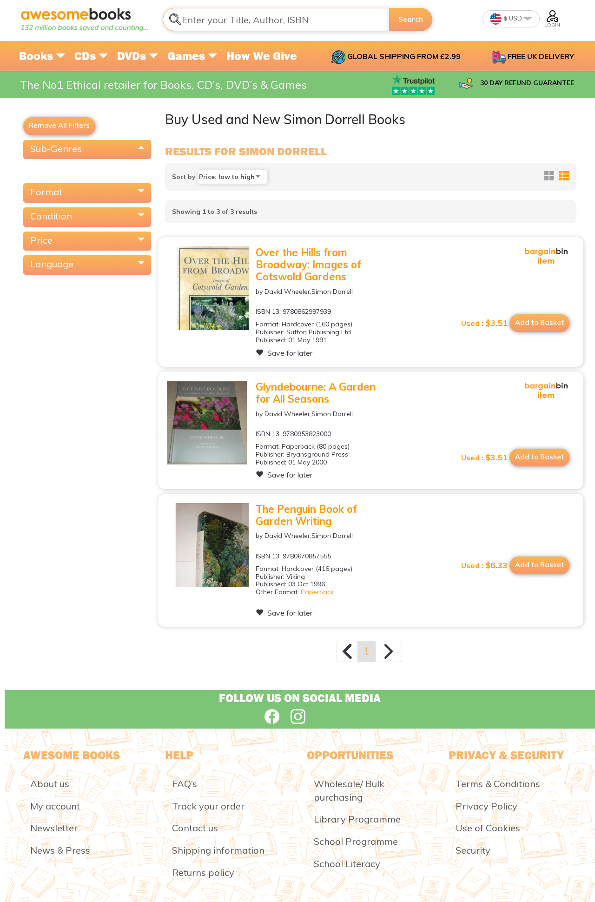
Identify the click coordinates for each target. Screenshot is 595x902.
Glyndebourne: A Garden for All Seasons (316, 392)
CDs (86, 55)
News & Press (60, 850)
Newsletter (54, 828)
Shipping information (218, 850)
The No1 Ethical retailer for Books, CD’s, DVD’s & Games (163, 85)
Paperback (317, 592)
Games (187, 55)
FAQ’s (184, 783)
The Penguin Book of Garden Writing (306, 515)
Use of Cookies (488, 828)
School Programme (356, 841)
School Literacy (347, 863)
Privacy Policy (486, 806)
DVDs (133, 55)
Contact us (195, 828)
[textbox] (276, 19)
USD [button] (515, 18)
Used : (484, 323)
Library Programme (357, 819)
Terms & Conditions (498, 783)
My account (55, 806)
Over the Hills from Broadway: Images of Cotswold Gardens (308, 265)
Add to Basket (539, 322)
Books (37, 55)
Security (473, 850)
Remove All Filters (59, 125)
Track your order (208, 806)
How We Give (261, 55)
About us (49, 783)
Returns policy (203, 872)
